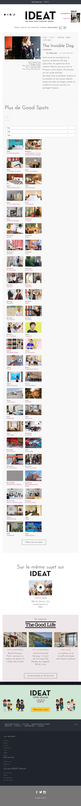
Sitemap (41, 726)
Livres (5, 766)
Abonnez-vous (40, 709)
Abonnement (29, 726)
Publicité (8, 726)
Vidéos (64, 27)
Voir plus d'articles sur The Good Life (40, 676)
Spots (51, 37)
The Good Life (36, 2)
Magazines (7, 764)
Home (45, 37)
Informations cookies (41, 724)
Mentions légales (12, 724)
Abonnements (7, 761)
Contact (18, 726)
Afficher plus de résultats (34, 542)
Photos (5, 755)
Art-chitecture (33, 27)
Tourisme (43, 27)
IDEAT (46, 2)
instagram (10, 15)
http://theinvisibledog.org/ (31, 69)
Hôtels (20, 650)
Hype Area (47, 40)
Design (17, 27)
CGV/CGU (25, 724)
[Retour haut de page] (75, 724)
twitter (5, 14)
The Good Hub (8, 778)
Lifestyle (23, 27)
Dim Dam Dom (8, 780)
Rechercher (14, 15)
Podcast (60, 27)
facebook (8, 15)
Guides (68, 37)
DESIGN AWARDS (52, 27)
